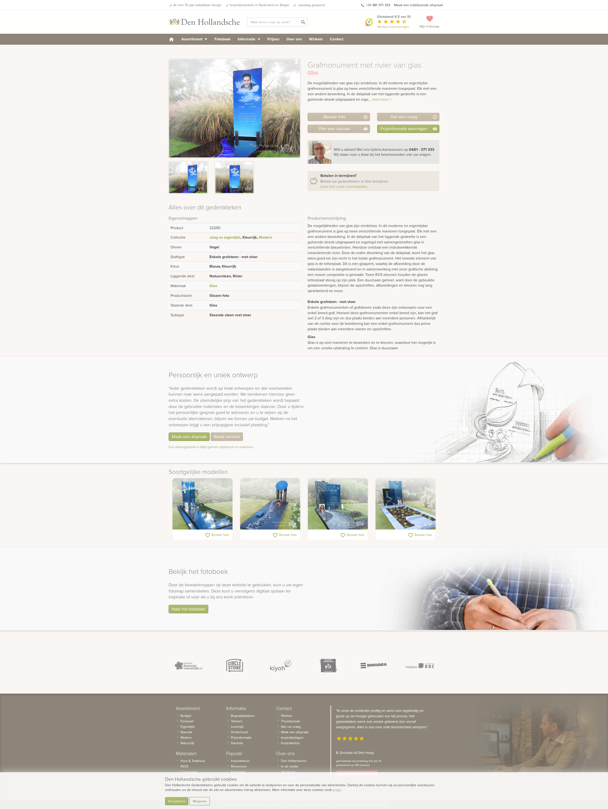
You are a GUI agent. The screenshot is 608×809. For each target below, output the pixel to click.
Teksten (236, 721)
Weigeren (200, 801)
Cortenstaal (188, 771)
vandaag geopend (311, 5)
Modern (265, 237)
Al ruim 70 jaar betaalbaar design (197, 5)
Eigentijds (187, 726)
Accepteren (176, 801)
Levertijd (237, 726)
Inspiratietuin (240, 760)
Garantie (237, 743)
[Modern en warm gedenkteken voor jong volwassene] (338, 504)
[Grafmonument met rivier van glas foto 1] (188, 177)
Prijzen (273, 39)
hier (338, 789)
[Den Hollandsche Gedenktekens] (204, 22)
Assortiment (192, 39)
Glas (213, 286)
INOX (184, 766)
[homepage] (171, 39)
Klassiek (186, 732)
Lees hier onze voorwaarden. (344, 186)
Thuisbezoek (290, 721)
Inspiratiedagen (292, 737)
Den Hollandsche (293, 760)
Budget (185, 715)
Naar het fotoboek (188, 609)
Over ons (294, 39)
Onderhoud (239, 732)
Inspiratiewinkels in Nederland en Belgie (259, 5)
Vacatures (288, 771)
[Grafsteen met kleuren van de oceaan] (405, 504)
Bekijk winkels (227, 437)
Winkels (316, 39)
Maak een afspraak (189, 437)
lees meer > (381, 99)
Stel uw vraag (291, 726)
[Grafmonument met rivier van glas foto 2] (234, 177)
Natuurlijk (187, 743)
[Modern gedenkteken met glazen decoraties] (270, 504)
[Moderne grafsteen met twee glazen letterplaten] (202, 504)
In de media (289, 766)
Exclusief (187, 721)
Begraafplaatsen (243, 715)
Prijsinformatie (241, 737)
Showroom (239, 766)
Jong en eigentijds (225, 237)
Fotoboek (222, 39)
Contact (336, 39)
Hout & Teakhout (192, 760)
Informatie (247, 39)
